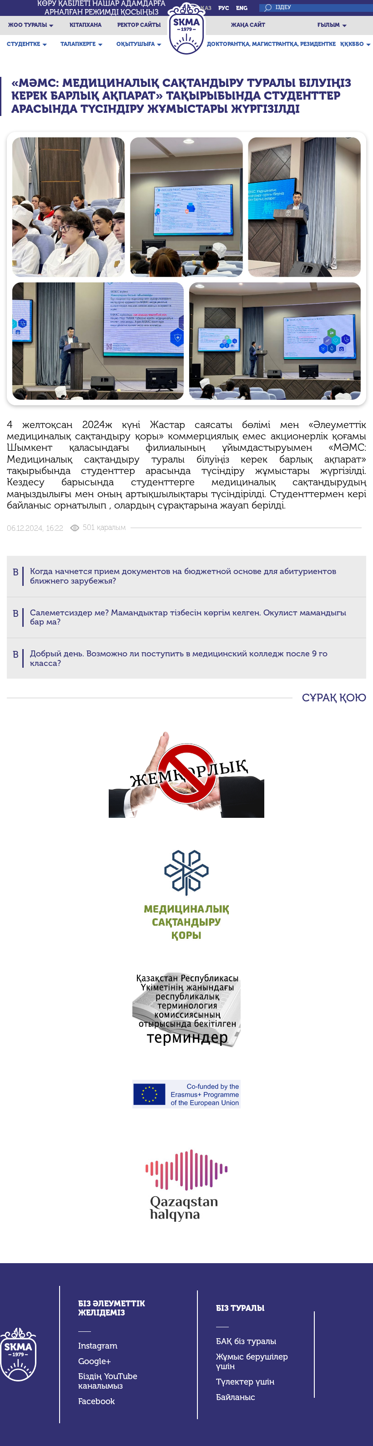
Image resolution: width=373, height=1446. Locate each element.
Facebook (96, 1401)
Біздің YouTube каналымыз (107, 1381)
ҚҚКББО (352, 44)
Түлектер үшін (245, 1382)
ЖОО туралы (27, 25)
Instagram (97, 1346)
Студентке (23, 44)
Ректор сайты (139, 25)
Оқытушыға (135, 44)
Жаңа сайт (248, 25)
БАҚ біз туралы (246, 1341)
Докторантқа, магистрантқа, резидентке (271, 44)
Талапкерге (78, 44)
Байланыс (235, 1397)
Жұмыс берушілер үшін (252, 1361)
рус (223, 8)
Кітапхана (85, 25)
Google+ (94, 1361)
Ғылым (329, 25)
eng (241, 8)
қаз (206, 8)
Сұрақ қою (334, 697)
